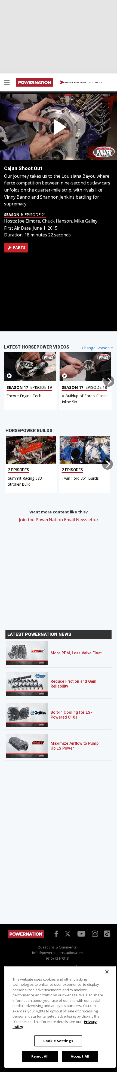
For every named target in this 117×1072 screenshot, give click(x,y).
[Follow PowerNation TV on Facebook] (55, 933)
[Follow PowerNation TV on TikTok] (106, 933)
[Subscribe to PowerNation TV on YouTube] (81, 934)
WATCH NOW (83, 82)
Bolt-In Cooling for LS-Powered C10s (71, 715)
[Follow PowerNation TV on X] (67, 934)
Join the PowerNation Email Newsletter (58, 520)
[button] (7, 83)
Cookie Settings (58, 1040)
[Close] (107, 972)
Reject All (39, 1056)
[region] (60, 1017)
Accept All (80, 1056)
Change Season (96, 347)
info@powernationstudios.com (57, 952)
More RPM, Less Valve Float (76, 653)
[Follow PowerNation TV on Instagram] (94, 933)
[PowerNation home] (26, 936)
